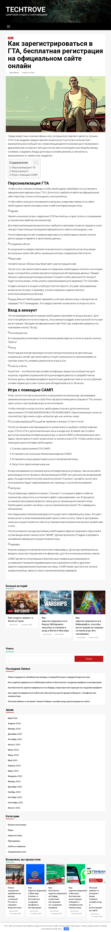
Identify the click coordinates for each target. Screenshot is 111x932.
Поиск (10, 648)
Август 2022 (14, 808)
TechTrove (25, 9)
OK (66, 929)
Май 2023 (12, 760)
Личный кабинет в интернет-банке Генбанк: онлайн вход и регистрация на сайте (49, 701)
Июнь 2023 (13, 755)
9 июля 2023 (59, 634)
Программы (14, 841)
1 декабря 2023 (26, 625)
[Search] (102, 26)
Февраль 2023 (15, 776)
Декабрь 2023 (15, 734)
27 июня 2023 (93, 637)
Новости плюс (15, 835)
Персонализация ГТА (23, 167)
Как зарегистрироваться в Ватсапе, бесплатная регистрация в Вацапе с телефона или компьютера (52, 694)
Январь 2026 (14, 728)
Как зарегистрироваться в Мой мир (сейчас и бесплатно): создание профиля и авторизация (55, 682)
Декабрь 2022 (15, 786)
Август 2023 (14, 744)
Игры (11, 38)
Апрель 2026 (14, 723)
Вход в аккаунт (20, 171)
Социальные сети (17, 851)
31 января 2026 (15, 914)
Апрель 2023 (14, 765)
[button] (35, 163)
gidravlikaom (14, 73)
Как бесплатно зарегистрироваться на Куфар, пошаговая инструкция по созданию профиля (55, 687)
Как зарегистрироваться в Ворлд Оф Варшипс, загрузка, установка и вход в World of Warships (55, 624)
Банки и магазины (17, 824)
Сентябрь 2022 (15, 802)
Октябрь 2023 (15, 739)
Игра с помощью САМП (25, 174)
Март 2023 (13, 771)
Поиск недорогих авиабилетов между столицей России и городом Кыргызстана (49, 677)
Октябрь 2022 (15, 797)
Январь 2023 (14, 781)
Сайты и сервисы (16, 846)
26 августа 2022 (28, 73)
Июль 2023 (13, 750)
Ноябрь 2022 (14, 792)
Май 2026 (12, 718)
